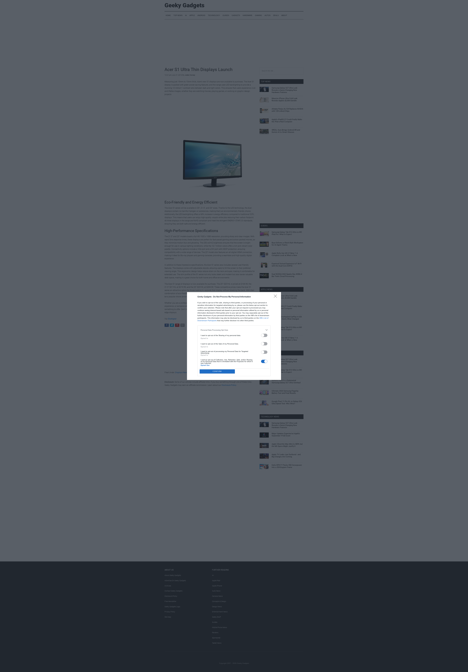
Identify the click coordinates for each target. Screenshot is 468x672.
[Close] (276, 297)
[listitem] (234, 330)
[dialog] (234, 336)
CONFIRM (217, 371)
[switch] (264, 335)
